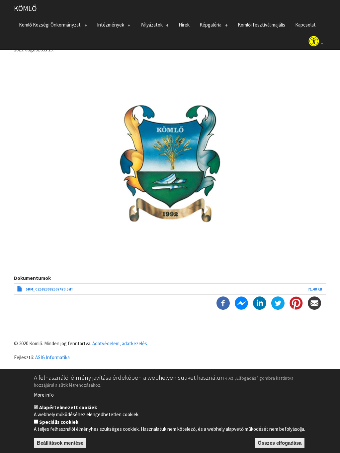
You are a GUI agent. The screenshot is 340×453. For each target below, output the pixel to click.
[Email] (314, 302)
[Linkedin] (259, 302)
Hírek (184, 25)
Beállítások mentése (60, 443)
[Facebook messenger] (241, 302)
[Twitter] (278, 302)
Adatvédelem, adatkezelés (119, 343)
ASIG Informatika (52, 357)
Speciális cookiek (58, 422)
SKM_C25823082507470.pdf (49, 289)
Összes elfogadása (279, 443)
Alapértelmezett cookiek (68, 407)
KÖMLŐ (25, 8)
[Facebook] (223, 302)
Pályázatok (149, 26)
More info (44, 395)
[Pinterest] (296, 302)
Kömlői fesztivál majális (261, 25)
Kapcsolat (305, 25)
